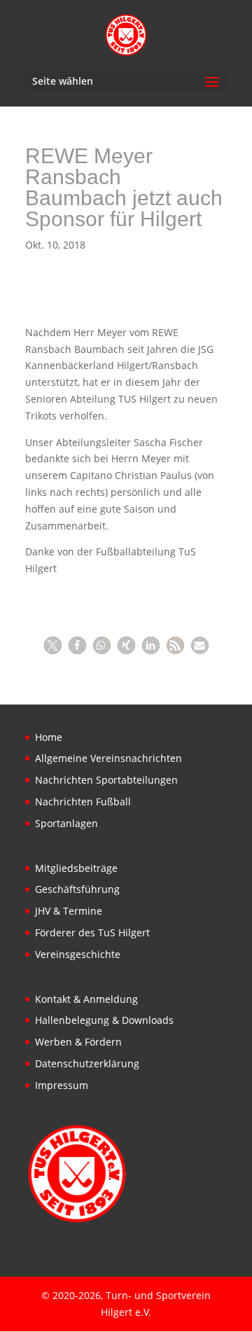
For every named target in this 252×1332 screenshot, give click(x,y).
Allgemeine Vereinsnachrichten (108, 758)
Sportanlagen (66, 823)
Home (48, 737)
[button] (53, 645)
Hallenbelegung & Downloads (104, 1020)
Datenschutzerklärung (87, 1063)
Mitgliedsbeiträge (76, 868)
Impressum (61, 1085)
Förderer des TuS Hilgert (92, 932)
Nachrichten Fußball (83, 801)
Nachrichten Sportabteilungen (106, 779)
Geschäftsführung (77, 889)
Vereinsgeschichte (77, 954)
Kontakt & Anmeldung (86, 999)
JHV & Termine (68, 910)
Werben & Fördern (78, 1041)
